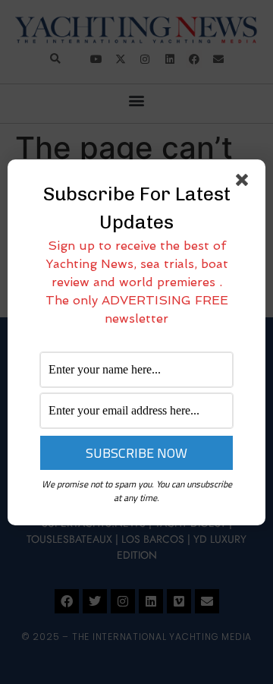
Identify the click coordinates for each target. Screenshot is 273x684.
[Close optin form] (245, 183)
